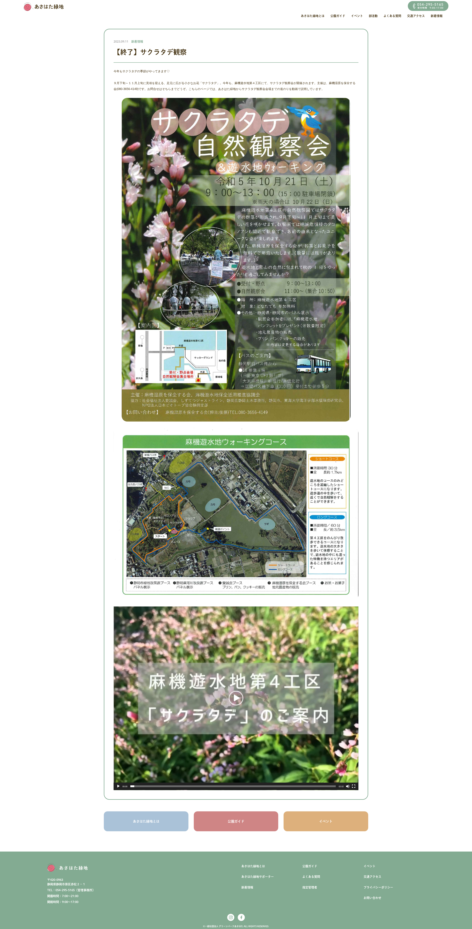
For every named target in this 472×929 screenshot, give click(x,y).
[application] (236, 698)
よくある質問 (392, 15)
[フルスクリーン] (353, 786)
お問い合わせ (372, 897)
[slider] (233, 786)
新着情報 (436, 15)
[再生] (118, 786)
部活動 (373, 15)
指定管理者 (309, 887)
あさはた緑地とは (312, 15)
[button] (236, 698)
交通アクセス (416, 15)
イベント (357, 15)
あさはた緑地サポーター (257, 876)
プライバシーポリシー (378, 887)
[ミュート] (348, 786)
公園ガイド (337, 15)
